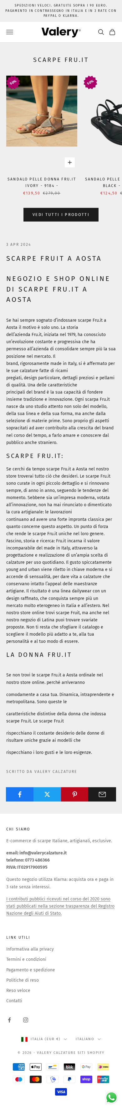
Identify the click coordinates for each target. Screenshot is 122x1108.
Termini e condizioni (26, 959)
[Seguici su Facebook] (9, 1020)
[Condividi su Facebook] (19, 794)
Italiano (85, 1039)
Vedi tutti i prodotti (61, 214)
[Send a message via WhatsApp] (111, 1097)
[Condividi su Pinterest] (75, 794)
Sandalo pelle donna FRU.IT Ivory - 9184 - (42, 182)
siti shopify (91, 1053)
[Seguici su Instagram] (26, 1020)
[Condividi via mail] (102, 794)
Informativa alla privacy (30, 949)
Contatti (14, 1000)
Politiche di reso (22, 980)
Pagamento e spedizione (30, 970)
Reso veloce (18, 990)
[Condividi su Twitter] (47, 794)
